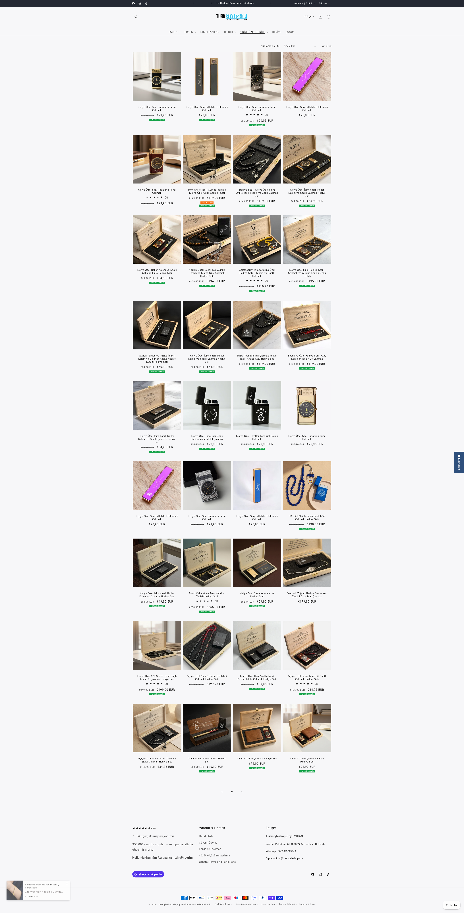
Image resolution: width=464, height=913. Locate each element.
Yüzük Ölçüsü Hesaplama (214, 855)
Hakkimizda (206, 836)
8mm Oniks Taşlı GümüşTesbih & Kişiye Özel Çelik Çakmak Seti (207, 191)
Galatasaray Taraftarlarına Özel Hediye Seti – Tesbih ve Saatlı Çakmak (257, 273)
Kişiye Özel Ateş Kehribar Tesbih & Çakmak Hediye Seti (207, 678)
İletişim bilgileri (287, 904)
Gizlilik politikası (223, 904)
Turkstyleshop (165, 904)
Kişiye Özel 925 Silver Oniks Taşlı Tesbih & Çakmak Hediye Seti (157, 678)
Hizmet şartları (267, 904)
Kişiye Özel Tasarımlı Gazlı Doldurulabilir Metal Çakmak (207, 437)
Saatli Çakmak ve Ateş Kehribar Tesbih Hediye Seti (207, 595)
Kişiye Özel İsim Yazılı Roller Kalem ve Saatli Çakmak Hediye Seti (307, 192)
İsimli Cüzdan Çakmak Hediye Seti (257, 758)
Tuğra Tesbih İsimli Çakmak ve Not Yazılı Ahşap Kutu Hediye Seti (257, 357)
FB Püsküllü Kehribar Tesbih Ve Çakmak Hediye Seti (307, 518)
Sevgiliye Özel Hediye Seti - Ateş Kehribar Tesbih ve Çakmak (307, 357)
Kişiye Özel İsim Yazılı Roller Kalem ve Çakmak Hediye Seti (157, 595)
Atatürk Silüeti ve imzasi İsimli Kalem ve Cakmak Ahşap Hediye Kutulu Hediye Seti (157, 358)
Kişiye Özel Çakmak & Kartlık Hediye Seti (257, 595)
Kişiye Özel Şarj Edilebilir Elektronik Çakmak (207, 109)
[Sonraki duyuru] (271, 3)
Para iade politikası (246, 904)
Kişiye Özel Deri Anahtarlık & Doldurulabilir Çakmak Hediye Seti (257, 678)
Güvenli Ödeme (208, 842)
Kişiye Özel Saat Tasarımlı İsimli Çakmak (157, 109)
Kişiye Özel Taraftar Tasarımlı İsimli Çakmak (257, 437)
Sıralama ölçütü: (270, 46)
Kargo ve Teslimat (210, 849)
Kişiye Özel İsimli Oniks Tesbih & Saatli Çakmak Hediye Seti (157, 760)
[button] (136, 17)
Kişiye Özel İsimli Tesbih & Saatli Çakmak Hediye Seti (307, 678)
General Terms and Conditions (217, 861)
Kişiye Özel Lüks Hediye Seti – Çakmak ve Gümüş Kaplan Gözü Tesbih (307, 273)
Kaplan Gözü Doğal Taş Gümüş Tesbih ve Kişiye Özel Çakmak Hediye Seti (207, 273)
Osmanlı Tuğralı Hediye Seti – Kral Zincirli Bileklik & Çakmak (307, 595)
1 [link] (222, 792)
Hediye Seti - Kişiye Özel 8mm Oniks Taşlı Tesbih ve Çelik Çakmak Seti (257, 192)
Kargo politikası (307, 904)
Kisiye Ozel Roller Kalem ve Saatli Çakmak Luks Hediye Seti (157, 271)
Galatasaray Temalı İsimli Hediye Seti (207, 760)
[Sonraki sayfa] (242, 792)
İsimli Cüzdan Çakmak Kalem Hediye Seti (307, 760)
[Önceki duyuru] (193, 3)
